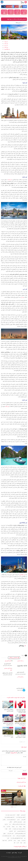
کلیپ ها (20, 853)
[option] (13, 798)
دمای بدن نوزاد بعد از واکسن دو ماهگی (18, 824)
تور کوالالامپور (7, 49)
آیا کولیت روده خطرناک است (20, 817)
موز (24, 838)
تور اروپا (6, 41)
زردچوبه (13, 826)
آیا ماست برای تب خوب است (10, 815)
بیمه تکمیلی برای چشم (21, 782)
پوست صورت (4, 840)
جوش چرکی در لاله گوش (18, 822)
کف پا (18, 842)
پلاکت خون (10, 840)
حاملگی (11, 822)
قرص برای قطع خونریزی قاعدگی (20, 833)
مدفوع (5, 833)
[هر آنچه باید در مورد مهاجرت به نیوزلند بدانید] (20, 731)
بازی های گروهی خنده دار (11, 819)
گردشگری (23, 701)
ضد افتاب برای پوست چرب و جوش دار (19, 829)
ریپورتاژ (23, 655)
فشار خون (11, 831)
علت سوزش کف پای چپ (21, 831)
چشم (24, 842)
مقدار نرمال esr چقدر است (6, 835)
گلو (14, 842)
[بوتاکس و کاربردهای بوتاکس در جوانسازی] (13, 797)
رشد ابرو (6, 824)
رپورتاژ (24, 826)
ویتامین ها (23, 840)
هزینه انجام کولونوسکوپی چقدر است (17, 838)
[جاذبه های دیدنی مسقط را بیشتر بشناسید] (7, 718)
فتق (14, 831)
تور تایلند (6, 47)
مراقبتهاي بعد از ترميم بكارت (20, 835)
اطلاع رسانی (23, 819)
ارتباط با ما (8, 853)
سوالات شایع (14, 853)
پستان (15, 840)
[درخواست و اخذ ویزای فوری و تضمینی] (7, 704)
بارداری (18, 819)
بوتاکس (4, 819)
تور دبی (6, 45)
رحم (10, 824)
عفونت (6, 829)
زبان (16, 826)
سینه (4, 826)
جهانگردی (11, 701)
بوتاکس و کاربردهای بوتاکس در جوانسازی (13, 803)
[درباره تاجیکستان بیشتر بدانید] (7, 731)
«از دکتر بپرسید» (13, 753)
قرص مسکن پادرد (10, 833)
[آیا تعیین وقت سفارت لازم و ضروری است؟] (20, 718)
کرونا (21, 842)
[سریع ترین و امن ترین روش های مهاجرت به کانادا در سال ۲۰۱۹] (20, 704)
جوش (24, 822)
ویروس (19, 840)
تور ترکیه (6, 43)
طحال (10, 829)
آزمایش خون (23, 815)
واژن (8, 838)
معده (14, 835)
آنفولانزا (18, 815)
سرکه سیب (8, 826)
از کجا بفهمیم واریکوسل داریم (9, 817)
